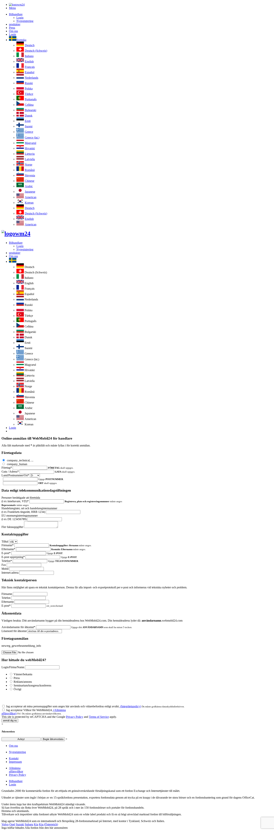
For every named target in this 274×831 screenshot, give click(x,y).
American (30, 197)
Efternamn (7, 601)
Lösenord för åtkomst (14, 631)
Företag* (6, 467)
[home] (15, 233)
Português (31, 99)
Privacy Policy (74, 716)
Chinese (29, 180)
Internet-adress (10, 572)
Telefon (5, 597)
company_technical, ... (19, 460)
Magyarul (30, 143)
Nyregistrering (24, 21)
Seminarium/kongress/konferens (32, 685)
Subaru (29, 824)
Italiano (29, 56)
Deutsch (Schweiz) (36, 50)
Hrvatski (30, 148)
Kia (36, 824)
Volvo (5, 824)
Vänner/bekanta (23, 674)
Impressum (15, 761)
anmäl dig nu (10, 720)
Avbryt (21, 739)
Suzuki (20, 824)
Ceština (29, 104)
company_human (16, 464)
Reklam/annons (23, 681)
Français (30, 66)
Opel (12, 824)
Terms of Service (99, 716)
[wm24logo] (17, 4)
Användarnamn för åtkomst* (18, 627)
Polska (29, 88)
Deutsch (29, 45)
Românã (30, 170)
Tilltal (4, 541)
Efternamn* (8, 549)
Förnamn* (7, 545)
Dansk (28, 115)
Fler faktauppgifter (12, 527)
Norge (28, 164)
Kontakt (13, 758)
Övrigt (17, 689)
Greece (29, 131)
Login (19, 17)
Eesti (28, 121)
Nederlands (31, 77)
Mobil (5, 568)
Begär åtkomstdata (53, 739)
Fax (3, 564)
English (29, 61)
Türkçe (29, 93)
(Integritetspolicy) (130, 706)
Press (12, 27)
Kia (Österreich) (48, 824)
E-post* (6, 553)
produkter (14, 24)
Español (29, 72)
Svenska (21, 39)
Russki (29, 83)
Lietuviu (30, 153)
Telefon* (6, 560)
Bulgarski (30, 110)
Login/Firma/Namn (12, 667)
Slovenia (30, 175)
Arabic (29, 186)
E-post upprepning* (13, 557)
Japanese (30, 191)
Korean (29, 202)
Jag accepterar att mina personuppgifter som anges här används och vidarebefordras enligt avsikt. (73, 706)
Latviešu (30, 159)
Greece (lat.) (32, 137)
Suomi (28, 126)
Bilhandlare (16, 14)
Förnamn (6, 593)
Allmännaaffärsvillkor (16, 769)
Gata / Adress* (10, 471)
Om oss (13, 31)
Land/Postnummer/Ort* (15, 475)
